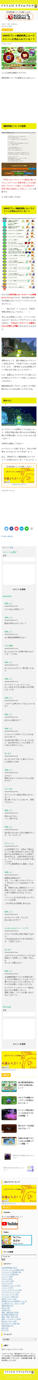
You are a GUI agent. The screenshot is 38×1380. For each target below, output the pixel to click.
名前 (4, 555)
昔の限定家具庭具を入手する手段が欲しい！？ (26, 1085)
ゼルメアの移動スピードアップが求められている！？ (26, 1100)
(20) (10, 26)
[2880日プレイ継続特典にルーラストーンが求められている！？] (22, 529)
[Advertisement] (19, 101)
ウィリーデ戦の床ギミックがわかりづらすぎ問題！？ (26, 1113)
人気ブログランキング (19, 484)
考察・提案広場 (8, 536)
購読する (8, 1207)
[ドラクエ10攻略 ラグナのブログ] (19, 7)
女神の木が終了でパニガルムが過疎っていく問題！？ (26, 1141)
